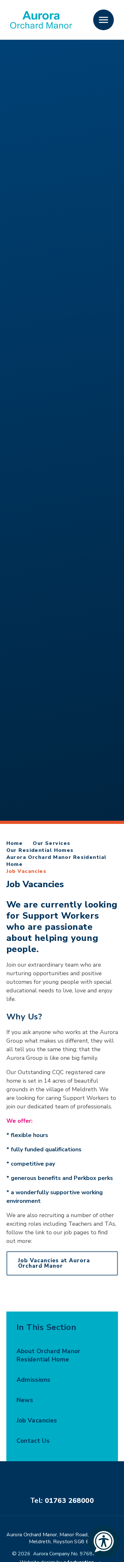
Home (14, 843)
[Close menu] (103, 20)
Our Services (51, 843)
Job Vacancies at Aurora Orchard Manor (54, 1263)
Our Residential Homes (40, 850)
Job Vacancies (26, 871)
